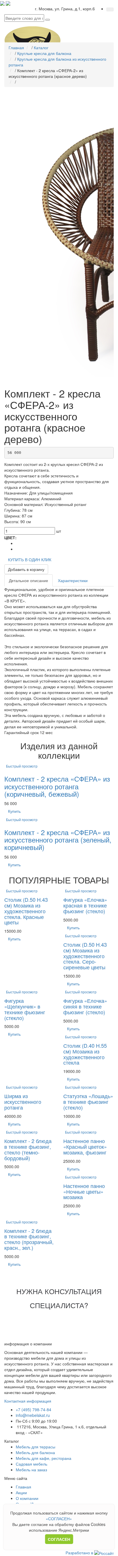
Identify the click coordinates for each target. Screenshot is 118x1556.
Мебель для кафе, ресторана (43, 1458)
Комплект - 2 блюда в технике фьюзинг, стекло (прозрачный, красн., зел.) (29, 1239)
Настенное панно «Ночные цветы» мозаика (84, 1191)
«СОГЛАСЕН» (59, 1518)
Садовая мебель (31, 1464)
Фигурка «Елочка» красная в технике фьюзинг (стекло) (85, 905)
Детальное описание (28, 580)
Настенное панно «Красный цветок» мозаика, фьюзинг (85, 1146)
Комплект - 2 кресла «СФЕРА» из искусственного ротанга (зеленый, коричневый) (57, 839)
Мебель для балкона (35, 1452)
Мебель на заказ (31, 1469)
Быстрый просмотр (22, 766)
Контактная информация (27, 1401)
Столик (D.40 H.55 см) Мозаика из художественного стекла (85, 1054)
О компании (27, 1498)
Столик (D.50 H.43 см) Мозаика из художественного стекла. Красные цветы (26, 911)
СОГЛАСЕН (59, 1539)
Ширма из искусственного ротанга (22, 1101)
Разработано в (80, 1552)
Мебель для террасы (35, 1447)
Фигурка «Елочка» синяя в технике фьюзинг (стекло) (85, 1006)
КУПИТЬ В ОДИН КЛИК (29, 559)
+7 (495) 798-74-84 (33, 1409)
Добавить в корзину (26, 569)
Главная (23, 1487)
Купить (14, 811)
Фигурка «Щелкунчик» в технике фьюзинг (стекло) (24, 1009)
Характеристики (73, 580)
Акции (21, 1492)
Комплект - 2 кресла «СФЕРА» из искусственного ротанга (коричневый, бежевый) (57, 786)
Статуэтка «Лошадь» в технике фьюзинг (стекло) (88, 1101)
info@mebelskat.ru (33, 1415)
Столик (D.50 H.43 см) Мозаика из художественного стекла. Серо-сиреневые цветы (85, 956)
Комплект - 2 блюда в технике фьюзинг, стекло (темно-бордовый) (28, 1149)
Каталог (11, 1441)
